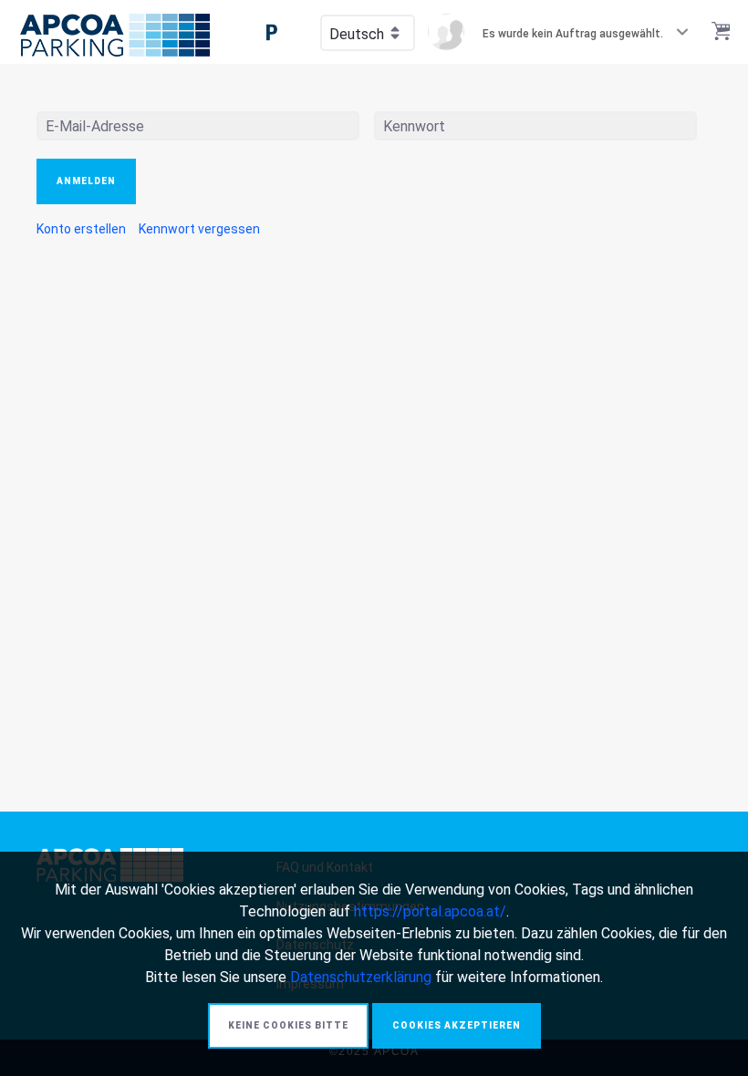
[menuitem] (81, 229)
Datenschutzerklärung (360, 977)
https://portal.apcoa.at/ (430, 911)
